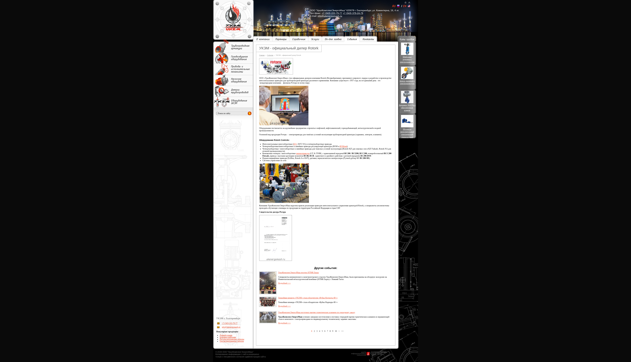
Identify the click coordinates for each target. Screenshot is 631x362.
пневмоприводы (302, 153)
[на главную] (406, 2)
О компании (262, 39)
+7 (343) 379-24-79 (353, 13)
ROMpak (343, 146)
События (352, 39)
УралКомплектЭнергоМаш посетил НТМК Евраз (298, 272)
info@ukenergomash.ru (330, 16)
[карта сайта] (409, 2)
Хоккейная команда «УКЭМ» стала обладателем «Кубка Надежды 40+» (308, 298)
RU (393, 6)
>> (342, 331)
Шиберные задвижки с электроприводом (407, 59)
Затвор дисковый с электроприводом (407, 82)
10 (336, 331)
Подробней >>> (284, 283)
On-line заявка (333, 39)
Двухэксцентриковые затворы (232, 339)
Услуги (315, 39)
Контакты (368, 39)
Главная (262, 55)
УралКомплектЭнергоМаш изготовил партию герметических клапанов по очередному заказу (316, 312)
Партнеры (280, 39)
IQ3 (295, 144)
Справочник (298, 39)
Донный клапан (226, 335)
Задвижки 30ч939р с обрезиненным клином (407, 107)
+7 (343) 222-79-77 (332, 13)
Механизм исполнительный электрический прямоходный (407, 133)
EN (404, 6)
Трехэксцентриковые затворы (232, 341)
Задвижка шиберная (228, 337)
